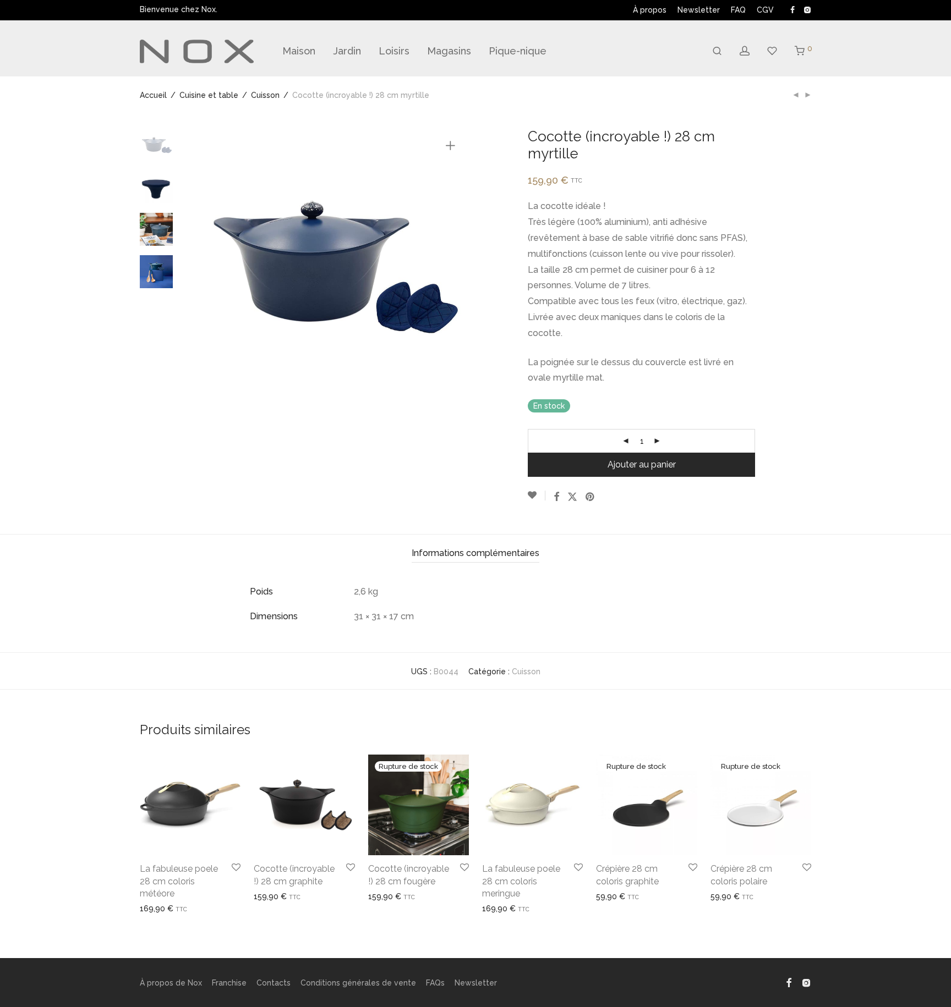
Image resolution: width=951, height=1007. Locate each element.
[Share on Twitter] (572, 497)
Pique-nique (517, 51)
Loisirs (394, 51)
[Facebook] (792, 9)
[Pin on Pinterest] (590, 497)
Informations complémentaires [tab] (475, 553)
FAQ (738, 10)
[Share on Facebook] (556, 497)
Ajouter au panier (642, 464)
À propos (649, 10)
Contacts (273, 982)
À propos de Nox (171, 982)
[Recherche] (717, 51)
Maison (298, 51)
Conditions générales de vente (358, 982)
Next (452, 264)
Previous (210, 264)
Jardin (347, 51)
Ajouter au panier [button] (166, 908)
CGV (765, 10)
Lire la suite (385, 896)
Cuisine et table (208, 95)
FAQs (435, 982)
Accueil (153, 95)
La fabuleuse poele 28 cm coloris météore (179, 881)
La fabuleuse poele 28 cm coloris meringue (521, 881)
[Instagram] (807, 9)
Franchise (229, 982)
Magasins (449, 51)
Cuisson (265, 95)
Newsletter (698, 10)
